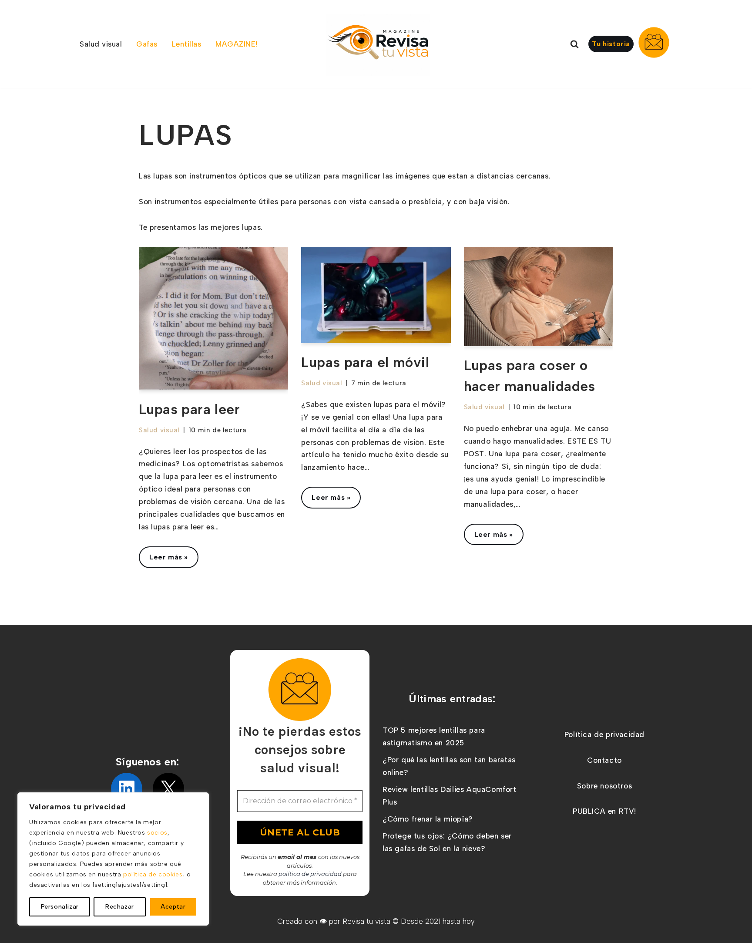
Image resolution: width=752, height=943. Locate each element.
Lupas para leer (189, 409)
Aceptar (173, 906)
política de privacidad (310, 873)
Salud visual (159, 430)
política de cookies (152, 874)
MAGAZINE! (236, 44)
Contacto (604, 760)
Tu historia (611, 44)
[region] (113, 859)
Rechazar (119, 906)
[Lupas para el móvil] (375, 295)
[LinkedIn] (126, 788)
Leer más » (163, 560)
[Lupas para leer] (213, 318)
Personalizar (60, 906)
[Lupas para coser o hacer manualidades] (538, 297)
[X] (168, 788)
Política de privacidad (604, 734)
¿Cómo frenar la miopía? (428, 819)
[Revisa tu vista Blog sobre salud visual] (378, 45)
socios (157, 832)
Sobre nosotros (604, 785)
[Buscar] (574, 44)
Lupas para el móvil (365, 362)
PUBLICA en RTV (603, 811)
